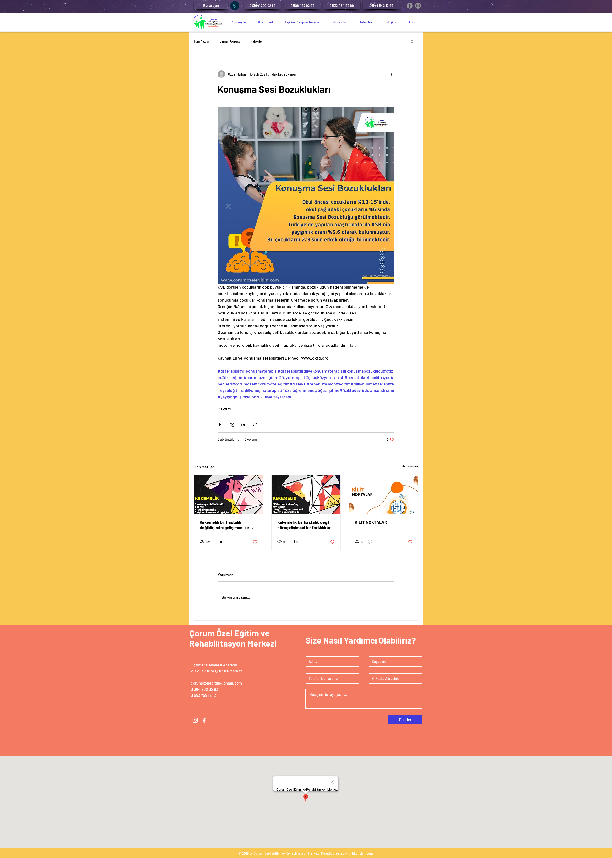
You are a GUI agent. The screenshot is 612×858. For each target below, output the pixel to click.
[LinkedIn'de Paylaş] (243, 424)
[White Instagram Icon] (195, 720)
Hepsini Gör (410, 466)
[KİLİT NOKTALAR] (383, 494)
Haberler (256, 41)
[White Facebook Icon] (204, 720)
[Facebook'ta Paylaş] (220, 424)
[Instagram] (418, 6)
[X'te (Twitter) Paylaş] (231, 424)
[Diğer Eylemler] (391, 74)
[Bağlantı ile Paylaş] (255, 424)
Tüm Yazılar (202, 41)
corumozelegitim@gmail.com (216, 683)
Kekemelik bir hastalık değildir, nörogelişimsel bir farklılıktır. (224, 525)
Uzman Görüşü (230, 41)
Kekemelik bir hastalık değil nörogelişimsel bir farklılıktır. (304, 525)
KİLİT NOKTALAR (371, 522)
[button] (211, 5)
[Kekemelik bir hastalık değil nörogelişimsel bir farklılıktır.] (306, 494)
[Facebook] (410, 6)
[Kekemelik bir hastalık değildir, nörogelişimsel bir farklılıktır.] (228, 494)
